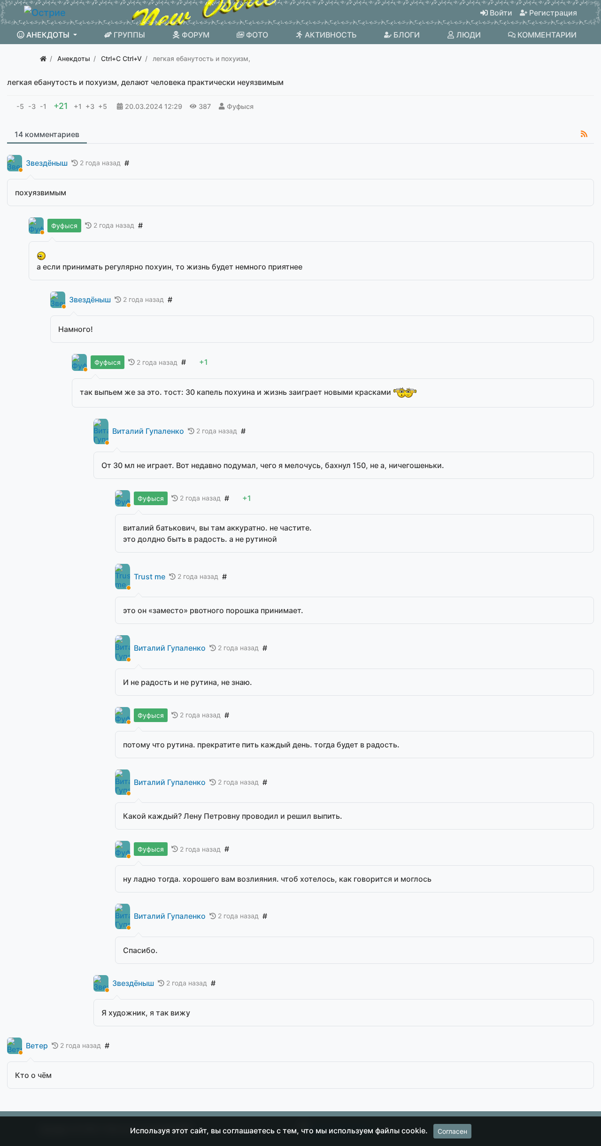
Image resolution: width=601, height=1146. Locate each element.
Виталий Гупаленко (148, 431)
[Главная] (43, 58)
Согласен (452, 1131)
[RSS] (584, 134)
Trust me (149, 576)
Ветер (37, 1045)
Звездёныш (47, 163)
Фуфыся (240, 106)
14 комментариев (47, 134)
